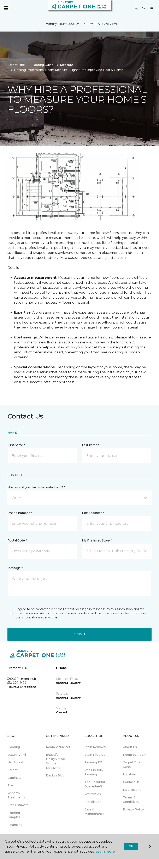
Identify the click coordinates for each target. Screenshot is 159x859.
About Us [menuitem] (130, 747)
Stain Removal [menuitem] (95, 747)
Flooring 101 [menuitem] (93, 762)
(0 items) (151, 8)
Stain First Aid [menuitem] (94, 755)
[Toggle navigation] (6, 8)
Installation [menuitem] (92, 802)
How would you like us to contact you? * (36, 487)
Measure (66, 65)
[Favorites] (144, 8)
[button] (136, 8)
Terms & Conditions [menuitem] (131, 800)
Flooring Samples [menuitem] (13, 815)
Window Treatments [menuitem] (16, 795)
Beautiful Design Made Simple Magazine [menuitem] (56, 761)
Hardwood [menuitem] (15, 762)
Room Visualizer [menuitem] (58, 747)
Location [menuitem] (129, 774)
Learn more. (105, 851)
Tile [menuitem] (10, 785)
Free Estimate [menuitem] (18, 805)
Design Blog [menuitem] (55, 775)
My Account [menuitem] (132, 790)
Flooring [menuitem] (13, 747)
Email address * (93, 512)
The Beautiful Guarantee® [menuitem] (94, 784)
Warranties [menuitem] (92, 794)
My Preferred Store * (97, 540)
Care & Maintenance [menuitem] (94, 812)
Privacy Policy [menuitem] (133, 809)
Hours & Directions (21, 687)
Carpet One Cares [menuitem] (131, 764)
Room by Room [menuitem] (134, 755)
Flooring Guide (42, 65)
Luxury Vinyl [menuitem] (16, 755)
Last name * (90, 445)
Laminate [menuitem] (14, 778)
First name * (16, 445)
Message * (14, 568)
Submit (79, 634)
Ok (131, 846)
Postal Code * (17, 540)
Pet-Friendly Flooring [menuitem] (93, 772)
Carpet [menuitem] (12, 770)
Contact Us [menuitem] (131, 782)
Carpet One (16, 65)
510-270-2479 (107, 24)
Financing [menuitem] (14, 825)
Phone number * (19, 512)
